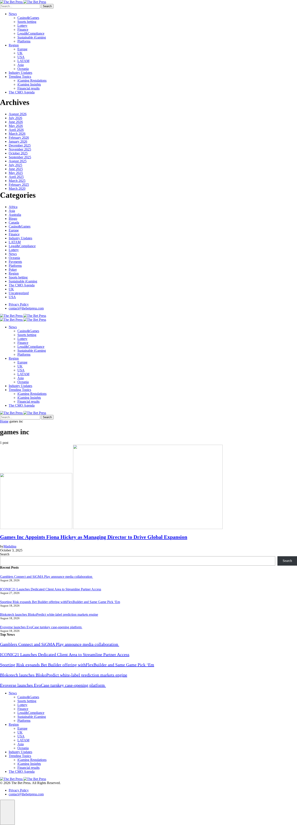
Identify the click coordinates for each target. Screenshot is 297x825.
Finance (22, 29)
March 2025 (17, 181)
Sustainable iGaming (31, 37)
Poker (13, 269)
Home (4, 421)
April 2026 (16, 130)
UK (20, 53)
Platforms (23, 41)
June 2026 (16, 122)
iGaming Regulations (32, 80)
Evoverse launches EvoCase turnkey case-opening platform (41, 627)
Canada (14, 222)
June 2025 (16, 169)
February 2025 (19, 184)
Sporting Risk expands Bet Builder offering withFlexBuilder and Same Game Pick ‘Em (60, 602)
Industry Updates (20, 72)
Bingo (13, 218)
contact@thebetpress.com (26, 308)
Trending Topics (20, 76)
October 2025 (18, 153)
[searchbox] (20, 6)
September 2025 (20, 157)
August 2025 (18, 161)
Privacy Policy (19, 304)
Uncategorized (19, 293)
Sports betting (26, 22)
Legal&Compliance (30, 33)
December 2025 (20, 145)
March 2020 (17, 188)
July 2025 (15, 165)
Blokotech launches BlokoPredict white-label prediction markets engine (49, 614)
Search (47, 6)
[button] (7, 812)
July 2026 (15, 118)
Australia (15, 214)
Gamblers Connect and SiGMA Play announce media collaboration (46, 576)
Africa (13, 207)
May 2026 (16, 126)
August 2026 (18, 114)
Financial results (28, 88)
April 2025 (16, 177)
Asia (20, 65)
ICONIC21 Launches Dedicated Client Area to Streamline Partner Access (50, 589)
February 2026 (19, 137)
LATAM (23, 61)
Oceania (23, 69)
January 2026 (18, 141)
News (13, 14)
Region (14, 45)
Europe (22, 49)
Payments (15, 262)
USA (21, 57)
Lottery (22, 25)
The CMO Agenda (22, 92)
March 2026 (17, 133)
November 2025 (20, 149)
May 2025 (16, 173)
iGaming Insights (29, 84)
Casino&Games (28, 18)
